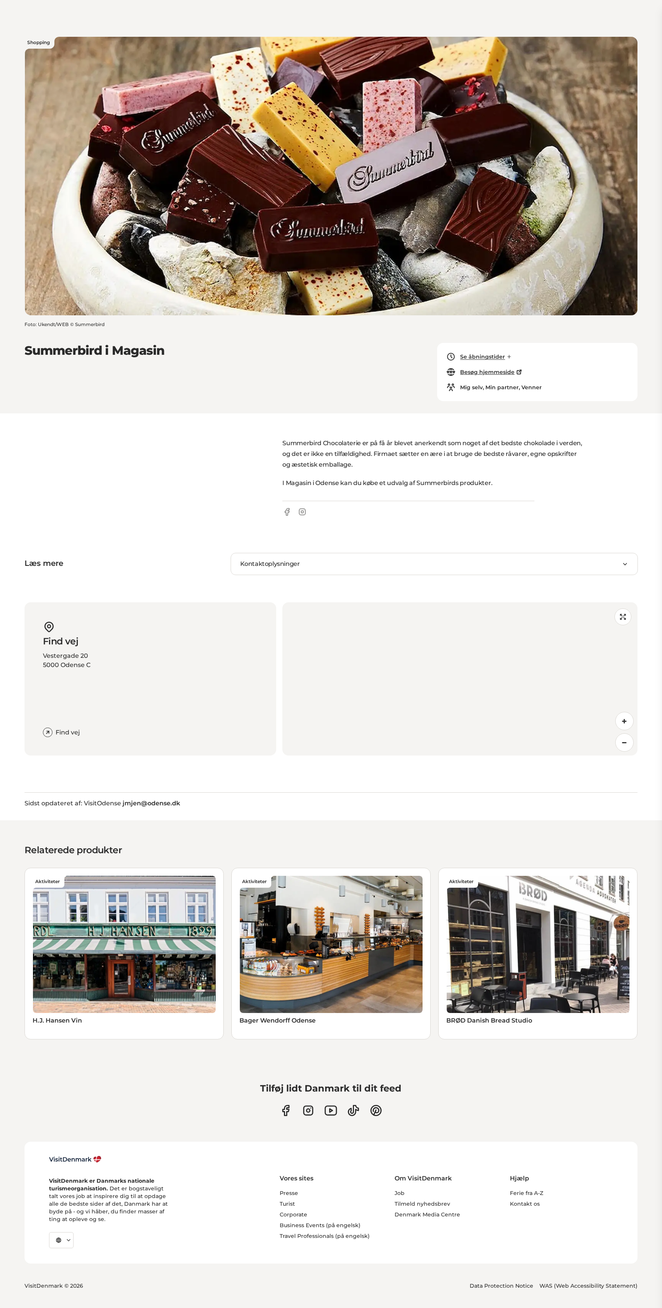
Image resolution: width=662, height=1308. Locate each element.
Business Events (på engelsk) (320, 1225)
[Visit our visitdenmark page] (331, 1110)
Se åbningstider (482, 356)
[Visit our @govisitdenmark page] (353, 1110)
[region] (459, 679)
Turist (287, 1203)
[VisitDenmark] (75, 1159)
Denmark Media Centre (427, 1214)
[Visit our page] (308, 1110)
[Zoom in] (624, 721)
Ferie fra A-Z (526, 1193)
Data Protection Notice (501, 1285)
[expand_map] (622, 616)
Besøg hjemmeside (487, 372)
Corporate (293, 1214)
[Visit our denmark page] (285, 1110)
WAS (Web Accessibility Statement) (588, 1285)
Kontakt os (525, 1203)
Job (400, 1193)
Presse (289, 1193)
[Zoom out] (624, 742)
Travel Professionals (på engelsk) (325, 1236)
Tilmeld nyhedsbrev (422, 1203)
